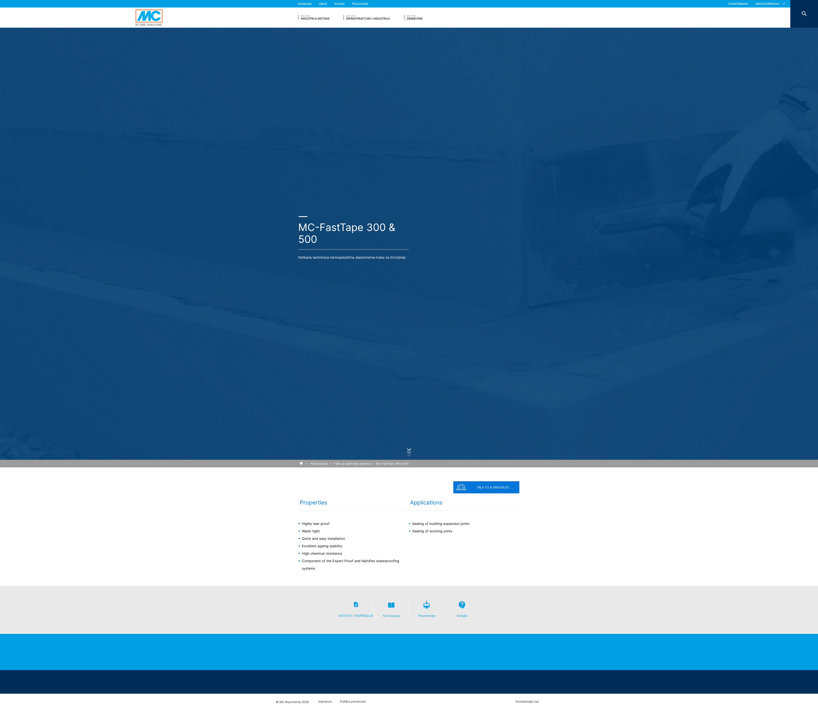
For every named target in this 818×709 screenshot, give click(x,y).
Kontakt (339, 3)
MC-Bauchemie (149, 17)
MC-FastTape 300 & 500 (392, 463)
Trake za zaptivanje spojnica (351, 463)
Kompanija (304, 3)
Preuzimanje (360, 3)
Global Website (738, 3)
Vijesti (323, 3)
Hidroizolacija (319, 463)
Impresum (325, 701)
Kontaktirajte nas (527, 701)
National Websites (767, 3)
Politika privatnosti (353, 701)
